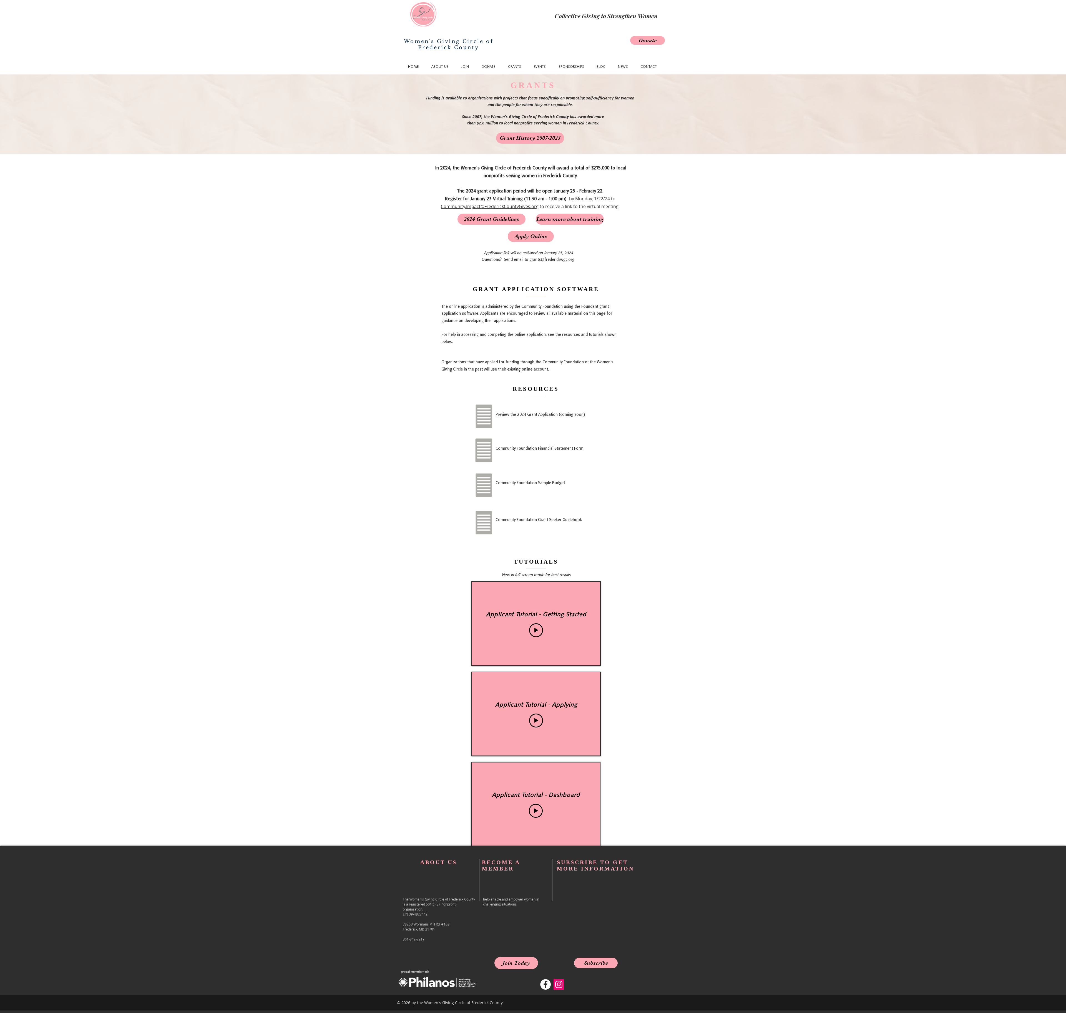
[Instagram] (559, 984)
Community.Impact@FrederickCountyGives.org (490, 206)
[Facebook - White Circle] (545, 984)
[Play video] (536, 630)
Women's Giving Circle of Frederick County (448, 44)
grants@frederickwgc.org (551, 260)
